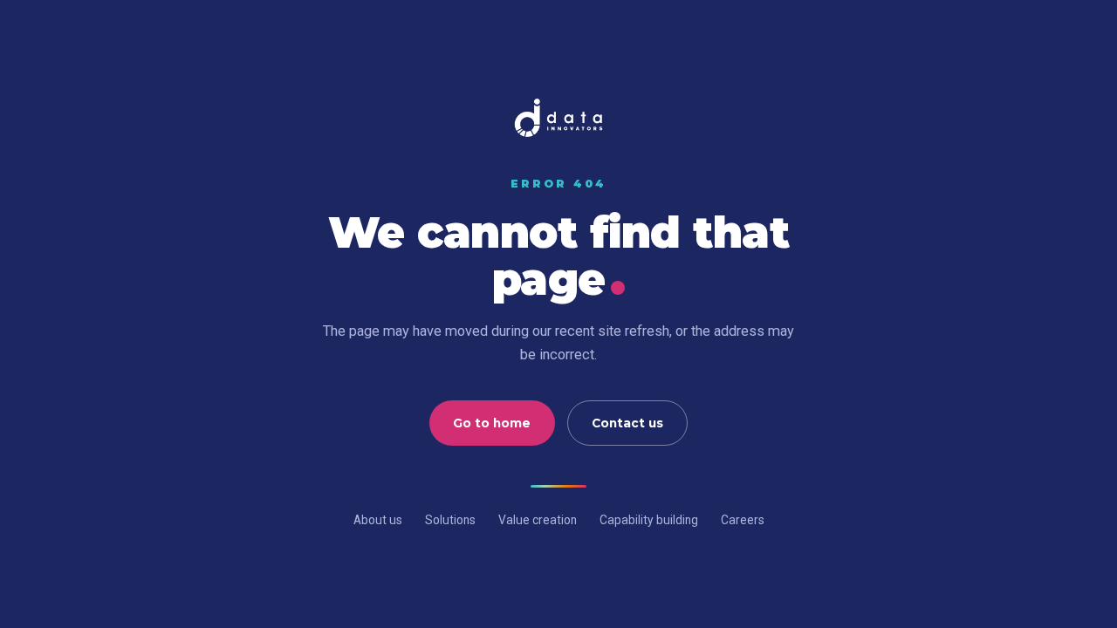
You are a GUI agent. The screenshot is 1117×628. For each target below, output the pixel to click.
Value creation (537, 520)
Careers (742, 520)
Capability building (649, 520)
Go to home (492, 423)
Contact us (627, 423)
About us (377, 520)
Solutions (450, 520)
